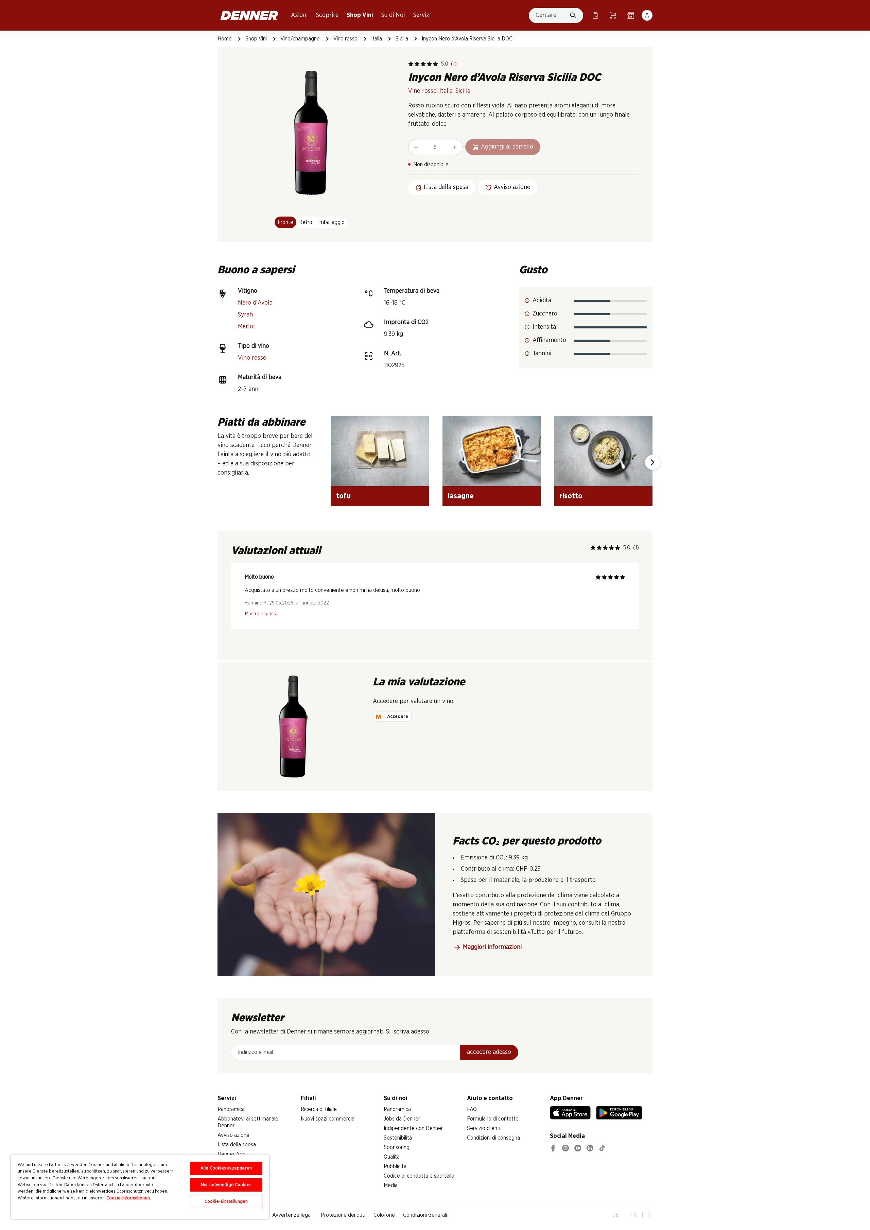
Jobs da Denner (402, 1119)
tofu (343, 496)
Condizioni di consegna (493, 1138)
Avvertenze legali (292, 1215)
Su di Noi (393, 15)
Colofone (384, 1215)
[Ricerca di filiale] (631, 15)
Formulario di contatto (493, 1119)
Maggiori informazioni (492, 947)
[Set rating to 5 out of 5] (435, 64)
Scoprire (327, 15)
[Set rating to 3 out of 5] (423, 64)
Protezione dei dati (343, 1215)
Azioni (299, 15)
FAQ (472, 1109)
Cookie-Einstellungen (226, 1201)
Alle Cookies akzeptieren (226, 1168)
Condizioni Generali (425, 1215)
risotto (571, 496)
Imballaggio (331, 222)
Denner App (232, 1154)
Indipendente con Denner (413, 1128)
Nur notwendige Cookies (226, 1185)
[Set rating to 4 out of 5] (429, 64)
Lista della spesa (237, 1144)
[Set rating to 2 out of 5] (417, 64)
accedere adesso (489, 1052)
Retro (305, 222)
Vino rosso (345, 38)
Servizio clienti (483, 1128)
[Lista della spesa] (595, 15)
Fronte (285, 222)
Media (391, 1185)
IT (650, 1215)
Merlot (247, 327)
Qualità (392, 1157)
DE (615, 1215)
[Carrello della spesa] (613, 15)
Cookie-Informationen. (128, 1198)
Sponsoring (397, 1147)
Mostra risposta (261, 614)
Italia (376, 38)
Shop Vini (360, 15)
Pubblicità (395, 1166)
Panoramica (231, 1109)
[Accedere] (647, 15)
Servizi (422, 15)
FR (633, 1215)
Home (225, 38)
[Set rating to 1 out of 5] (411, 64)
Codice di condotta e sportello (419, 1176)
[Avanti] (652, 462)
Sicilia (402, 38)
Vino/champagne (300, 38)
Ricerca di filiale (319, 1109)
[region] (140, 1187)
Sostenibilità (398, 1138)
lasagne (461, 496)
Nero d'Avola (255, 303)
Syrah (245, 315)
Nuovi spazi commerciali (328, 1119)
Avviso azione (233, 1135)
